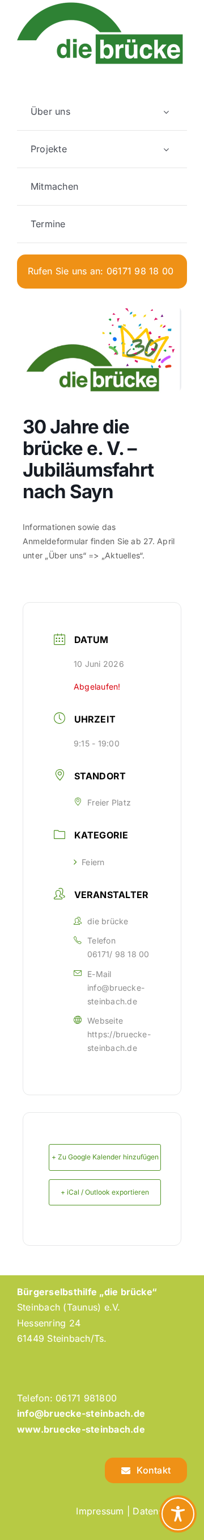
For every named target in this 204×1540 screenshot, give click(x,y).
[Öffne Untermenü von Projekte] (166, 149)
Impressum (100, 1511)
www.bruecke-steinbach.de (81, 1429)
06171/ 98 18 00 (118, 954)
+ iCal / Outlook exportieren (105, 1192)
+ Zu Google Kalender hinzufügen (105, 1157)
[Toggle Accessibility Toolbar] (178, 1513)
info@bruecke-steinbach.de (115, 994)
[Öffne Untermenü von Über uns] (166, 111)
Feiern (93, 862)
